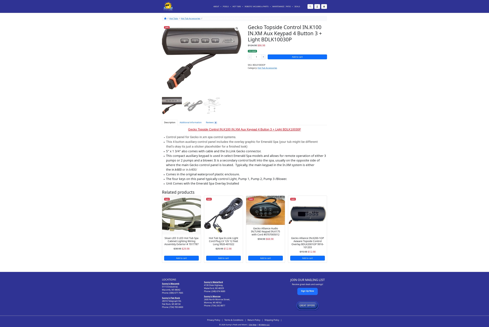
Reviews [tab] (211, 122)
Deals (297, 7)
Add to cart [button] (181, 258)
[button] (237, 28)
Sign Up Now (307, 291)
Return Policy (254, 320)
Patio (288, 7)
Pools (226, 7)
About (216, 7)
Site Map (252, 324)
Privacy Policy (213, 320)
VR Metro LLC (264, 324)
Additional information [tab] (191, 122)
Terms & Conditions (233, 320)
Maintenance (278, 7)
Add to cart (297, 56)
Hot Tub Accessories (190, 18)
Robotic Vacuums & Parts (257, 7)
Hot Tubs (237, 7)
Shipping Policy (271, 320)
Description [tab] (169, 122)
